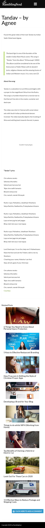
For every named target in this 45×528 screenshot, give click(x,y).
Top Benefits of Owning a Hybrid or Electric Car (19, 452)
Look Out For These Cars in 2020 (18, 476)
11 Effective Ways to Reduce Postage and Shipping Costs (22, 501)
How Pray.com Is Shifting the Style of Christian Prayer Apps (20, 377)
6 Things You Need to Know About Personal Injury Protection (19, 328)
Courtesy (7, 291)
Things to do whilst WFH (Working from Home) (21, 426)
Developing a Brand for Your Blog (18, 401)
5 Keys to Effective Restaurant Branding (21, 352)
